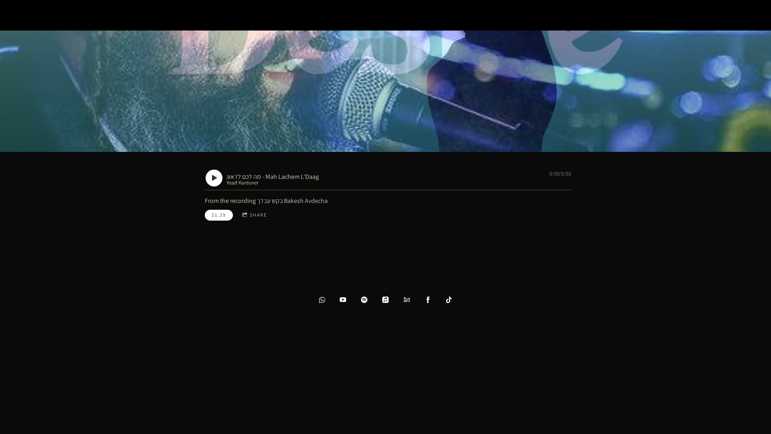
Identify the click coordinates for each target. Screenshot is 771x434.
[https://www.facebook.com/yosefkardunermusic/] (428, 300)
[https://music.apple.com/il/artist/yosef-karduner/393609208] (385, 300)
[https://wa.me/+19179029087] (322, 300)
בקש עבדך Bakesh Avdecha (292, 201)
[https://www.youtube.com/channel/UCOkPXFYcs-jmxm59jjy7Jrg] (343, 300)
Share (258, 215)
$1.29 (219, 215)
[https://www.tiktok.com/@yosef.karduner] (449, 300)
